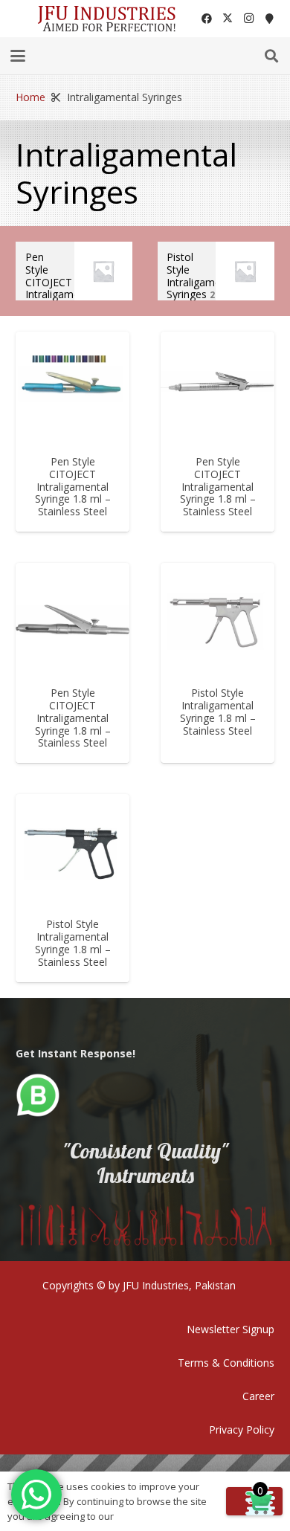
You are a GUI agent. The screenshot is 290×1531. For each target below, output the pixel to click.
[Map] (269, 18)
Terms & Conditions (226, 1363)
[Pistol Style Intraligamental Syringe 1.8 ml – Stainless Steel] (217, 620)
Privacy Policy (241, 1429)
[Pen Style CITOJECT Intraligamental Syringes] (74, 271)
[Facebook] (206, 18)
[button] (17, 55)
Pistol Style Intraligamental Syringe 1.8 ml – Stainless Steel (218, 711)
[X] (227, 18)
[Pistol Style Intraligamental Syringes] (216, 271)
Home (30, 97)
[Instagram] (248, 18)
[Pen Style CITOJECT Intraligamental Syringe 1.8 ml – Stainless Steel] (72, 388)
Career (258, 1396)
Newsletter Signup (230, 1329)
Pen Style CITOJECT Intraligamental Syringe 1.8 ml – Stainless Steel (73, 486)
